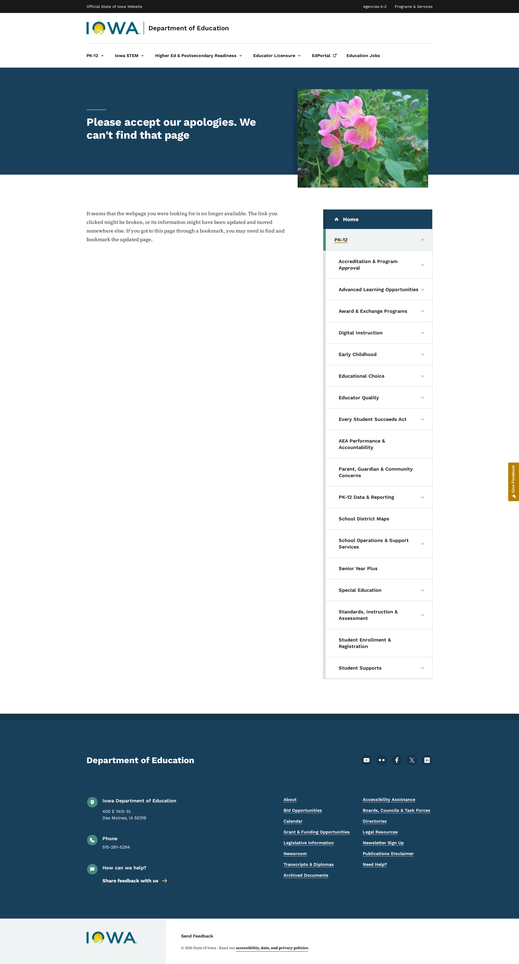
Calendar (293, 821)
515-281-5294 (116, 847)
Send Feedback (197, 936)
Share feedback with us (130, 880)
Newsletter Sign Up (383, 842)
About (290, 799)
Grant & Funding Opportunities (317, 832)
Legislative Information (309, 842)
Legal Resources (380, 832)
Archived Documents (306, 875)
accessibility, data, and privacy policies (272, 947)
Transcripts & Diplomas (309, 864)
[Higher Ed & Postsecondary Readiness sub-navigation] (241, 56)
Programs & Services (413, 6)
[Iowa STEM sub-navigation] (142, 56)
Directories (375, 821)
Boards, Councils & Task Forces (396, 810)
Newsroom (295, 853)
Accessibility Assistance (389, 799)
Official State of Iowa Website (114, 6)
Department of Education (188, 28)
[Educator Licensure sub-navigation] (299, 56)
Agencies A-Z (375, 6)
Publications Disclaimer (388, 853)
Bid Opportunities (303, 810)
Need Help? (375, 864)
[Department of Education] (113, 28)
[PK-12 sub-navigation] (102, 56)
